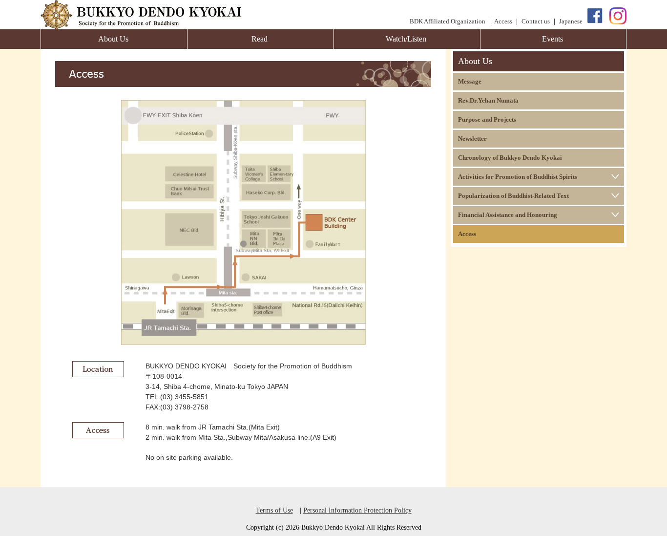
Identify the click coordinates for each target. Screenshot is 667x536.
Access (503, 21)
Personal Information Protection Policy (357, 510)
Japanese (571, 21)
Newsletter (472, 138)
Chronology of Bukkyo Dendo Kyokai (510, 157)
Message (469, 81)
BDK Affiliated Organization (447, 21)
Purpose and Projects (487, 119)
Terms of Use (274, 510)
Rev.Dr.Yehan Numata (488, 100)
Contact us (535, 21)
